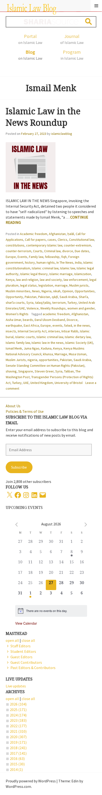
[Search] (88, 21)
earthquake (14, 325)
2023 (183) (18, 720)
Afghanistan (57, 234)
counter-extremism (77, 245)
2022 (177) (18, 725)
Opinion (67, 291)
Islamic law (67, 268)
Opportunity (14, 297)
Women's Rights (17, 314)
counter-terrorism (18, 251)
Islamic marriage (61, 274)
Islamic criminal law (45, 268)
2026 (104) (18, 704)
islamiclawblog (61, 133)
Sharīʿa (83, 297)
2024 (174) (18, 715)
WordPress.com (18, 786)
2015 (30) (17, 764)
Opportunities (85, 291)
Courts (37, 251)
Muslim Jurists (16, 360)
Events (22, 257)
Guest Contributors (26, 662)
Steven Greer (44, 371)
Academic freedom (33, 234)
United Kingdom (41, 383)
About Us (13, 405)
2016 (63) (17, 758)
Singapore (25, 371)
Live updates (16, 686)
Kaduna (46, 348)
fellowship (52, 257)
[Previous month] (16, 524)
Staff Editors (20, 645)
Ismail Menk (14, 348)
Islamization (82, 274)
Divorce (72, 320)
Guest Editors (21, 656)
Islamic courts (25, 337)
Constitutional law (81, 239)
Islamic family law (18, 342)
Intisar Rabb (69, 331)
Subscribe (19, 467)
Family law (36, 257)
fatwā (68, 325)
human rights (46, 262)
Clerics (62, 239)
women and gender (81, 308)
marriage (61, 285)
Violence (33, 308)
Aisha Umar (13, 320)
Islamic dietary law (78, 337)
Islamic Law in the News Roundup (43, 116)
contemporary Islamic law (44, 245)
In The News (64, 262)
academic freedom (56, 314)
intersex (54, 331)
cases (51, 239)
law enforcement (76, 279)
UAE (26, 383)
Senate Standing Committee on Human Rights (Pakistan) (45, 365)
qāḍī (55, 297)
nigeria (32, 360)
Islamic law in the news (48, 342)
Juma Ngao (31, 348)
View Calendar (26, 623)
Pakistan (31, 297)
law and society (51, 279)
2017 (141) (18, 753)
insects (11, 331)
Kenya (10, 279)
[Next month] (85, 524)
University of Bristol (69, 383)
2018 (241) (18, 747)
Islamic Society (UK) (79, 342)
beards (28, 320)
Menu (96, 5)
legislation (45, 285)
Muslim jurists (78, 285)
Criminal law (52, 251)
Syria (29, 302)
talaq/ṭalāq (43, 302)
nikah (56, 291)
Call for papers (35, 239)
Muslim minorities (18, 291)
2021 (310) (18, 731)
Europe (11, 257)
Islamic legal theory (34, 274)
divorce (67, 251)
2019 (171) (18, 742)
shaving (11, 371)
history (30, 262)
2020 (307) (18, 736)
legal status (28, 285)
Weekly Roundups (53, 308)
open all (12, 698)
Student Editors (23, 651)
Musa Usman (77, 354)
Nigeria (46, 291)
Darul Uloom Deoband (50, 320)
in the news (82, 325)
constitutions (15, 245)
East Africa (31, 325)
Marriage (61, 354)
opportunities (48, 360)
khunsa (48, 354)
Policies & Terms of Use (25, 411)
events (57, 325)
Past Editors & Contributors (33, 667)
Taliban (69, 371)
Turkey (72, 302)
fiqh (64, 257)
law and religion (27, 279)
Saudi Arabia (68, 297)
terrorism (59, 302)
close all (28, 698)
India (78, 262)
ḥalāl (70, 234)
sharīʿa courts (15, 302)
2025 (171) (18, 709)
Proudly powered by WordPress (31, 781)
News (36, 291)
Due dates (82, 251)
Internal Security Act (32, 331)
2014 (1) (16, 769)
